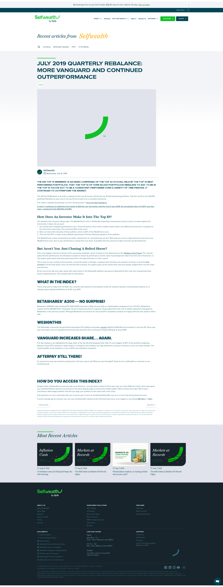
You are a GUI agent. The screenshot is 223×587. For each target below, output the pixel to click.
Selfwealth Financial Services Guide (52, 544)
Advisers (40, 514)
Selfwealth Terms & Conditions (50, 547)
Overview (139, 508)
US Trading (91, 511)
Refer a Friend (141, 511)
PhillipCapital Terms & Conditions (51, 557)
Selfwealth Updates (61, 47)
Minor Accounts (92, 517)
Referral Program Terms (47, 538)
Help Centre (140, 537)
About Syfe (41, 511)
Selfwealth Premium (143, 514)
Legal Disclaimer (45, 535)
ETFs (74, 47)
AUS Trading (91, 508)
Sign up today (144, 5)
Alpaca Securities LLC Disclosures (51, 560)
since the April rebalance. (96, 203)
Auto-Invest (91, 523)
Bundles (90, 526)
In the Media (84, 47)
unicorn (104, 327)
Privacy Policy (44, 541)
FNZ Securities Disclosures (49, 554)
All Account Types (93, 514)
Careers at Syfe (42, 517)
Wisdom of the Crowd (133, 253)
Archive (40, 85)
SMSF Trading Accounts (95, 520)
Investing (46, 47)
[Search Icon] (188, 10)
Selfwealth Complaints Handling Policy (53, 550)
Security (40, 523)
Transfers (139, 540)
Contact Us (140, 535)
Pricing (39, 520)
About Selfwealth (43, 508)
